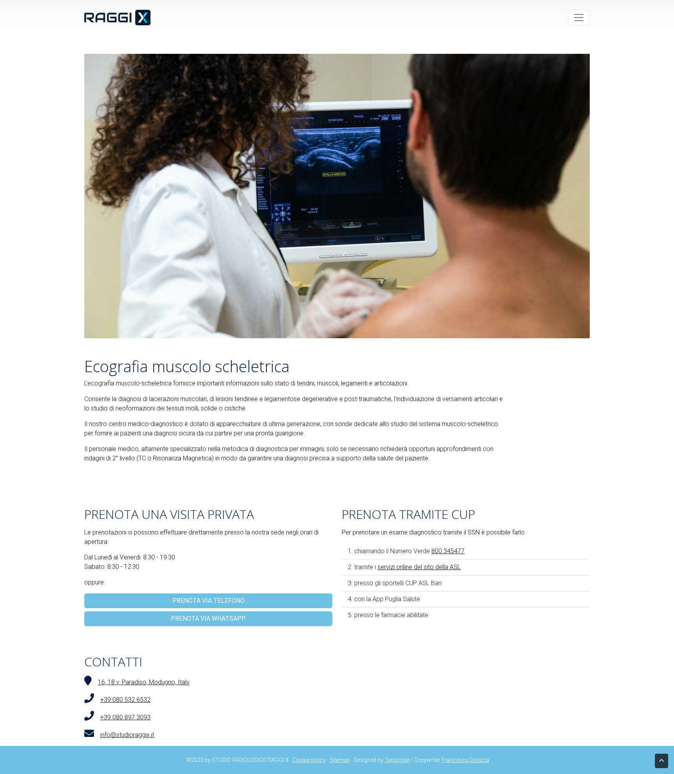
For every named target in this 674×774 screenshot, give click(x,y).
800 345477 (448, 551)
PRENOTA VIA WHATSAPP (208, 618)
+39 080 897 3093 (125, 717)
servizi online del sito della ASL (419, 567)
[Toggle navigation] (579, 17)
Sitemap (340, 760)
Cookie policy (309, 760)
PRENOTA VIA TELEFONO (208, 600)
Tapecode (397, 760)
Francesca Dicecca (465, 760)
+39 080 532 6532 (125, 699)
